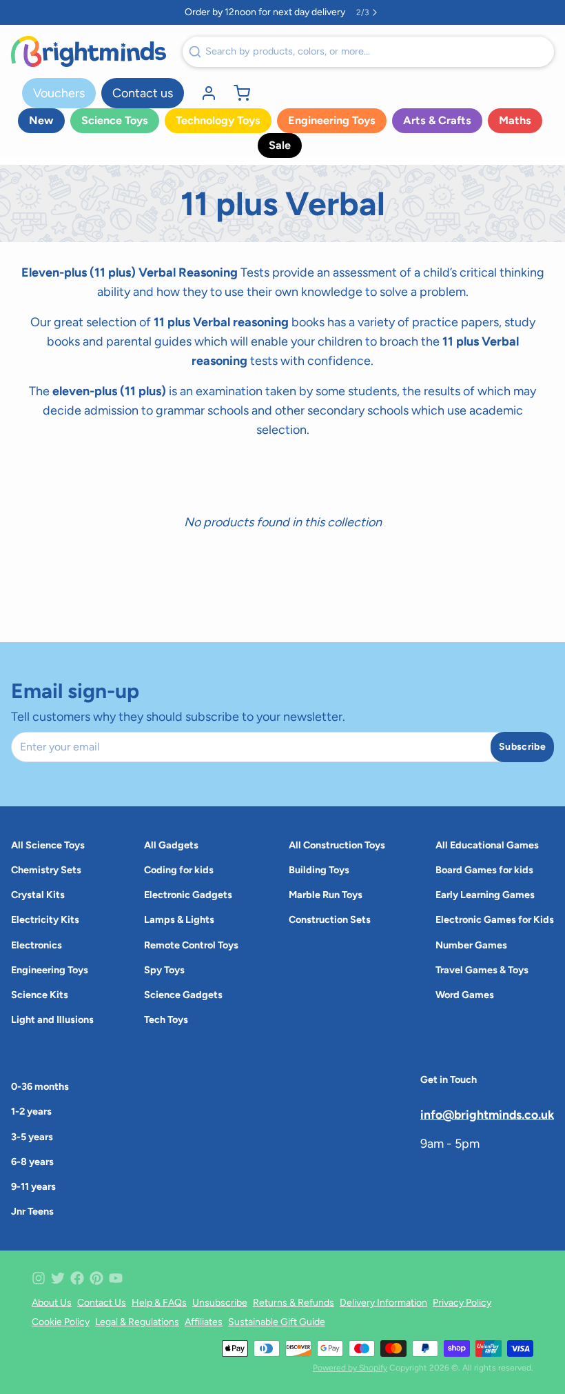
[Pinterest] (96, 1278)
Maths (515, 120)
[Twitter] (58, 1278)
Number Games (471, 945)
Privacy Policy (462, 1302)
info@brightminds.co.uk (487, 1114)
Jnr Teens (32, 1211)
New (41, 120)
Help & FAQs (159, 1302)
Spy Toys (164, 970)
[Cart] (236, 93)
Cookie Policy (61, 1322)
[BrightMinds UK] (88, 51)
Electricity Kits (45, 919)
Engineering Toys (332, 120)
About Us (52, 1302)
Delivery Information (383, 1302)
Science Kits (39, 994)
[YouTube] (116, 1278)
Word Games (464, 994)
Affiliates (204, 1322)
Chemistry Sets (46, 870)
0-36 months (40, 1086)
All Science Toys (48, 845)
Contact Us (101, 1302)
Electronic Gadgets (188, 894)
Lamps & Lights (179, 919)
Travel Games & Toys (481, 970)
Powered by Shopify (350, 1368)
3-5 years (32, 1137)
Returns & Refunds (293, 1302)
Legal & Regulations (137, 1322)
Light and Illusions (52, 1019)
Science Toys (114, 120)
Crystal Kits (38, 894)
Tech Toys (166, 1019)
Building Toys (319, 870)
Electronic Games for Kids (494, 919)
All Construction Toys (337, 845)
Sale (280, 145)
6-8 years (32, 1161)
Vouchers (59, 93)
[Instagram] (38, 1278)
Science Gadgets (183, 994)
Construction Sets (330, 919)
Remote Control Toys (191, 945)
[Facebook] (77, 1278)
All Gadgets (171, 845)
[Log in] (203, 93)
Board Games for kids (484, 870)
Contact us (142, 93)
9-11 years (33, 1186)
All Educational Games (487, 845)
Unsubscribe (219, 1302)
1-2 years (31, 1111)
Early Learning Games (485, 894)
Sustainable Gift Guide (276, 1322)
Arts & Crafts (437, 120)
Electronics (36, 945)
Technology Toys (218, 120)
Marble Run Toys (325, 894)
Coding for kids (179, 870)
